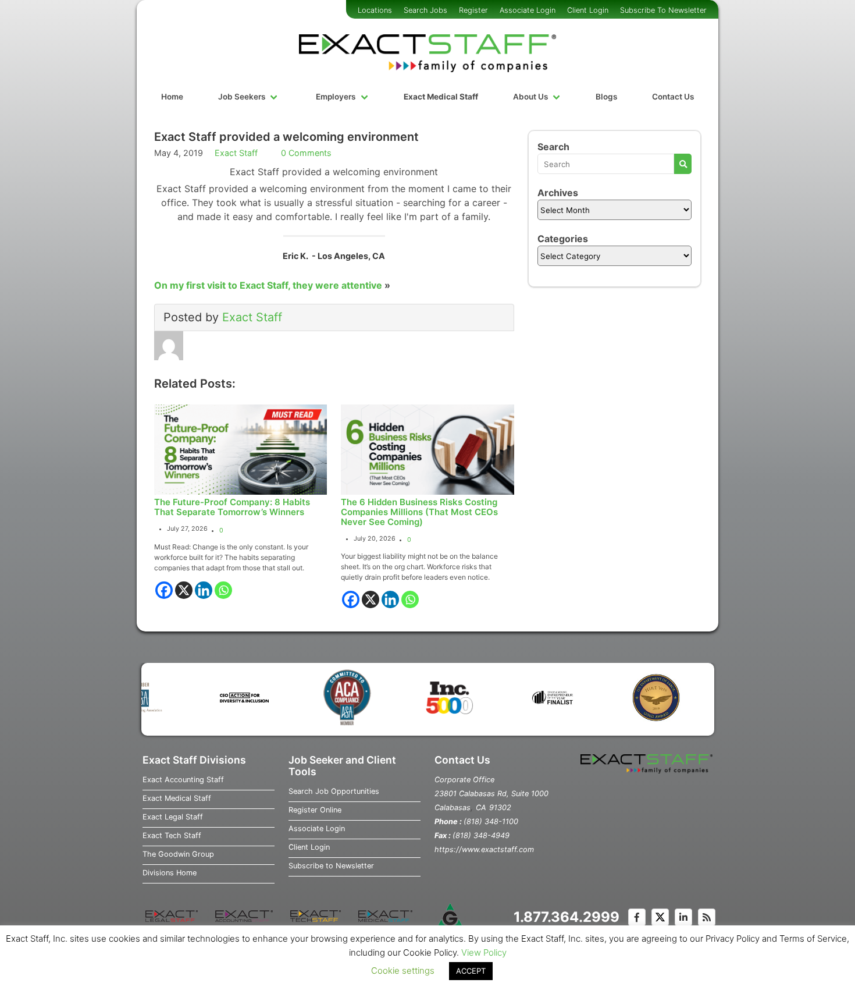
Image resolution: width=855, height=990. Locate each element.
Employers (335, 96)
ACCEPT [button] (471, 970)
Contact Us (673, 96)
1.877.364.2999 (566, 917)
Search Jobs (425, 10)
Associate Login (527, 10)
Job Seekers (241, 96)
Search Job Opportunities (333, 791)
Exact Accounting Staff (183, 779)
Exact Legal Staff (172, 816)
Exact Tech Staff (171, 835)
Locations (375, 10)
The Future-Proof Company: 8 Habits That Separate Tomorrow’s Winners (232, 506)
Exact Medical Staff (441, 96)
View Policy (484, 952)
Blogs (606, 96)
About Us (530, 96)
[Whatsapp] (223, 590)
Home (172, 96)
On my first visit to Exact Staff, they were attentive (268, 285)
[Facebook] (164, 590)
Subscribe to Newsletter (331, 865)
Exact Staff (236, 153)
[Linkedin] (203, 590)
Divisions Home (169, 872)
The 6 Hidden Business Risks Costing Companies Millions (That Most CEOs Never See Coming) (419, 511)
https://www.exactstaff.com (484, 849)
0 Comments (306, 153)
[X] (184, 590)
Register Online (314, 810)
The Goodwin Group (178, 854)
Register (473, 10)
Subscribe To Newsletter (663, 10)
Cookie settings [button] (402, 970)
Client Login (587, 10)
